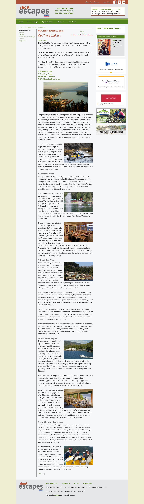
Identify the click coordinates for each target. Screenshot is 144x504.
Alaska (39, 27)
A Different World (45, 71)
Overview (21, 33)
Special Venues (47, 22)
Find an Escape (32, 22)
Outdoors (21, 35)
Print (84, 33)
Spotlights (66, 483)
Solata (56, 495)
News (60, 22)
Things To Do (22, 41)
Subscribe (101, 37)
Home (21, 22)
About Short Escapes (92, 2)
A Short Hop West (45, 74)
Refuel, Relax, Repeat (46, 76)
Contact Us (106, 2)
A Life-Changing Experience (49, 79)
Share (82, 31)
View (113, 40)
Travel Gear (72, 22)
